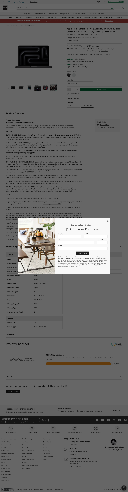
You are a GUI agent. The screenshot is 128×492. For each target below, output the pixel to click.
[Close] (108, 220)
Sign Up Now (82, 253)
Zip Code (100, 240)
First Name (61, 234)
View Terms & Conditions (64, 258)
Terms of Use (74, 266)
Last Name (87, 234)
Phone (60, 245)
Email (59, 240)
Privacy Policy (65, 266)
